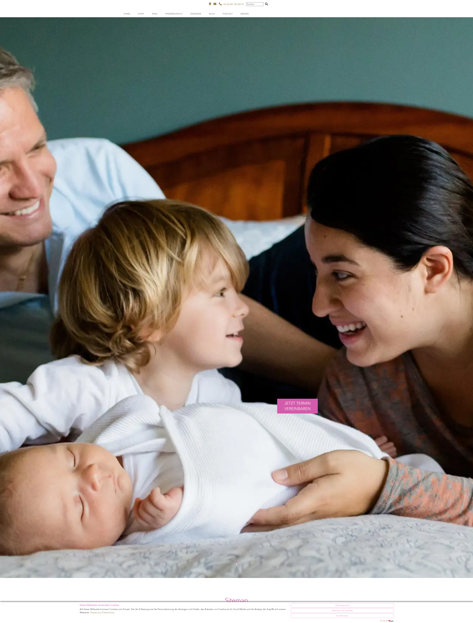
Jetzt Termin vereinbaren (297, 406)
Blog (212, 13)
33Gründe (195, 13)
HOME (127, 13)
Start (141, 13)
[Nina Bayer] (61, 5)
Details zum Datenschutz (102, 612)
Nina (154, 13)
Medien (245, 13)
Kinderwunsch (173, 13)
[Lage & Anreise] (210, 4)
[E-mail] (214, 4)
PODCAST (228, 13)
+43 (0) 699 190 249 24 (233, 4)
